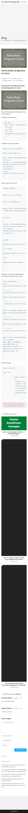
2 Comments (19, 80)
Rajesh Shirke (6, 708)
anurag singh (6, 698)
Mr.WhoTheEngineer (10, 2)
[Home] (1, 40)
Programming (8, 80)
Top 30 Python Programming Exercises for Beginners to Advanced (14, 684)
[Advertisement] (14, 21)
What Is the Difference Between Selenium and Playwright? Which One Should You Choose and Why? (13, 785)
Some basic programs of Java (20, 40)
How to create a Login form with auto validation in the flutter (14, 558)
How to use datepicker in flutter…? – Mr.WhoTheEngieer (14, 433)
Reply (20, 698)
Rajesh (5, 78)
